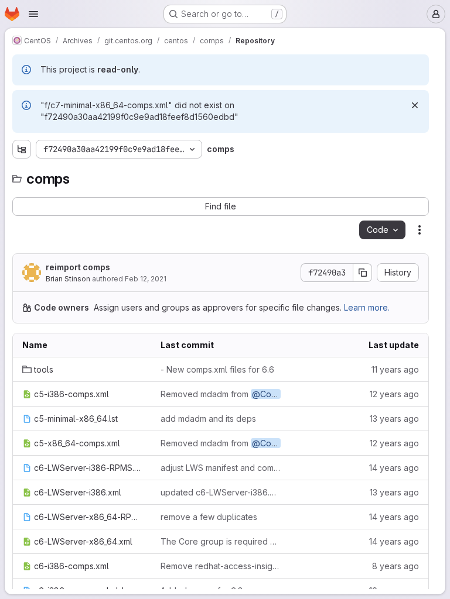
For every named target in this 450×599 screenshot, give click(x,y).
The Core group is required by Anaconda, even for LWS (220, 541)
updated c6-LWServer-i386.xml (220, 492)
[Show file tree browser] (21, 149)
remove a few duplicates (209, 517)
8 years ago (395, 566)
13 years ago (394, 419)
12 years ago (394, 394)
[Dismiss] (415, 105)
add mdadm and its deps (208, 419)
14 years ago (394, 468)
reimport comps (78, 267)
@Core (265, 394)
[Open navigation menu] (33, 14)
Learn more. (367, 307)
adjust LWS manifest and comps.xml (220, 468)
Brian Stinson (68, 278)
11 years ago (395, 369)
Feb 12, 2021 (145, 278)
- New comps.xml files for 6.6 (217, 369)
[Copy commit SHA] (362, 272)
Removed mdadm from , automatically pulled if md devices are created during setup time (220, 394)
